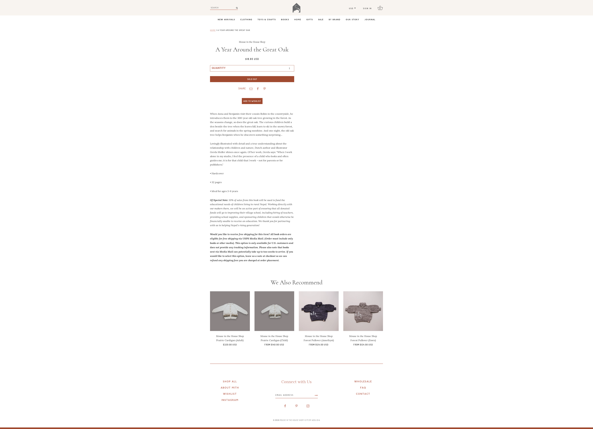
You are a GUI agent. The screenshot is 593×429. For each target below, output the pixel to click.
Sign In (367, 8)
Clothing (246, 20)
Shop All (230, 382)
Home (297, 20)
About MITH (230, 388)
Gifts (309, 20)
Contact (363, 394)
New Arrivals (226, 20)
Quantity (219, 68)
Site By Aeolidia (312, 420)
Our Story (352, 20)
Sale (321, 20)
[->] (316, 395)
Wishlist (230, 394)
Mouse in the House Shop (291, 420)
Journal (370, 20)
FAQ (363, 388)
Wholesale (363, 382)
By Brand (335, 20)
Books (285, 20)
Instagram (229, 400)
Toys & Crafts (267, 20)
